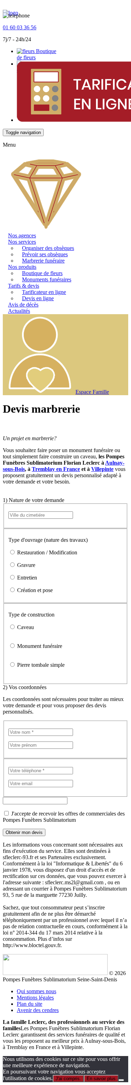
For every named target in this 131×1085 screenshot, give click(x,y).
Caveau (25, 627)
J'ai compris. (68, 1078)
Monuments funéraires (46, 279)
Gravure (25, 565)
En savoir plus (101, 1078)
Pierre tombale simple (40, 665)
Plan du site (29, 1004)
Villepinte (102, 469)
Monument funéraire (39, 646)
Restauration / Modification (46, 552)
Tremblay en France (56, 469)
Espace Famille (92, 392)
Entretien (26, 578)
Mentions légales (35, 998)
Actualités (19, 311)
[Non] (121, 1080)
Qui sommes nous (36, 991)
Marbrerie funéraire (43, 261)
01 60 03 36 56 (19, 27)
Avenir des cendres (38, 1010)
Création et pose (34, 590)
